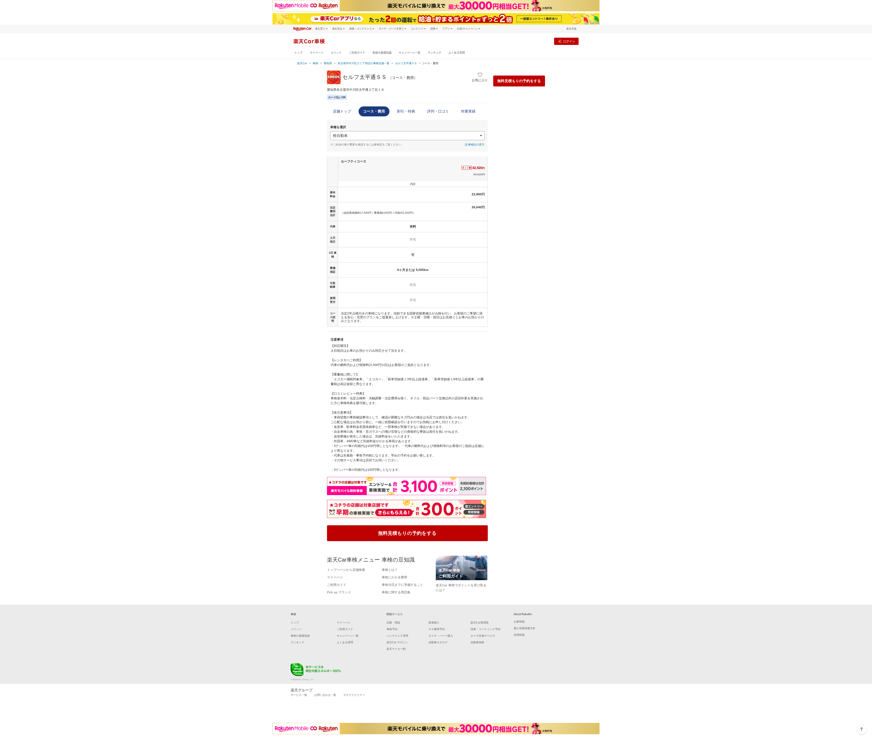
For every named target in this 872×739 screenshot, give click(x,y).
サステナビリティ (354, 695)
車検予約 (391, 629)
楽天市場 (571, 28)
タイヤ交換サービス (483, 635)
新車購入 (434, 622)
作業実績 (468, 111)
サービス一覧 (299, 695)
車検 (315, 63)
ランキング (434, 53)
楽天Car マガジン (397, 642)
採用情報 (519, 634)
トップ (298, 53)
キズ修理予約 (437, 629)
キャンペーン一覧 (409, 53)
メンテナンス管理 (397, 635)
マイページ (316, 53)
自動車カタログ (438, 642)
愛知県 (328, 63)
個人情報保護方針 (524, 628)
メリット (336, 53)
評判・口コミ (438, 111)
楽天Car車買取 (480, 622)
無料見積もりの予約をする (519, 81)
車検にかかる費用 (394, 577)
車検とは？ (390, 570)
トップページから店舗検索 (346, 570)
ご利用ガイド (357, 53)
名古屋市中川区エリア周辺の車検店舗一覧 (363, 63)
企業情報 (519, 621)
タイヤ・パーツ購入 (441, 635)
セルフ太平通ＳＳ (406, 63)
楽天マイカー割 (396, 649)
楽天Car (302, 63)
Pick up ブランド (339, 592)
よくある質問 (456, 53)
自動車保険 (477, 642)
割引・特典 (406, 111)
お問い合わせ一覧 (325, 695)
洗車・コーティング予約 (485, 629)
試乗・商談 (393, 622)
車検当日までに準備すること (402, 585)
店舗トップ (342, 111)
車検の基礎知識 (381, 53)
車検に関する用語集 (396, 592)
